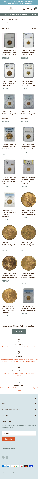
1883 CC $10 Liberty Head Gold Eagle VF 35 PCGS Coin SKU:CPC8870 (9, 213)
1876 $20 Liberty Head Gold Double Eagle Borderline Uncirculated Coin (28, 277)
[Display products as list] (35, 28)
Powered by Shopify (6, 475)
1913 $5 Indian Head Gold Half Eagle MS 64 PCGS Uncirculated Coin (28, 308)
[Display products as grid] (32, 28)
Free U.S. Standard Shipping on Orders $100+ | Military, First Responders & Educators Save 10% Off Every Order (19, 2)
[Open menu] (3, 9)
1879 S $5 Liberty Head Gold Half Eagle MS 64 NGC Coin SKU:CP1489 (9, 52)
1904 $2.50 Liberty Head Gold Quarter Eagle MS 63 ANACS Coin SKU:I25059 (28, 180)
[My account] (28, 9)
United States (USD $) (9, 448)
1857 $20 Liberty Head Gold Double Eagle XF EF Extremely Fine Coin (28, 245)
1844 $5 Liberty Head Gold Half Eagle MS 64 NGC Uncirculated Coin (28, 147)
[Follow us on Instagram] (7, 457)
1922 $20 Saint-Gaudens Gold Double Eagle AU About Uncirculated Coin (9, 275)
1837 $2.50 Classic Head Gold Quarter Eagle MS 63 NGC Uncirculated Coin (9, 180)
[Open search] (24, 9)
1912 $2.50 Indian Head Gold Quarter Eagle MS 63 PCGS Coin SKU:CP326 (9, 115)
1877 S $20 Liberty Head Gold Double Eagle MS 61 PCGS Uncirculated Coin (9, 148)
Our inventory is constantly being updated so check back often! (19, 346)
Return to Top (19, 331)
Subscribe (8, 439)
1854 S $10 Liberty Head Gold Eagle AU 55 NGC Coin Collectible (9, 83)
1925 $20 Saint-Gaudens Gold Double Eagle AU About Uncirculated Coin (28, 212)
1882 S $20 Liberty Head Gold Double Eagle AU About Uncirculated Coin (9, 245)
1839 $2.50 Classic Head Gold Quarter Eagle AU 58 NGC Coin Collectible (28, 52)
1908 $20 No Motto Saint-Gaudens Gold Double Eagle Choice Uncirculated (8, 309)
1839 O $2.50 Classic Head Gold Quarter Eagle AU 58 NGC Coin (28, 83)
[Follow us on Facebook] (3, 457)
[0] (34, 9)
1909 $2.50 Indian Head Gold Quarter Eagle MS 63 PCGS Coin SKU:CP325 (28, 115)
